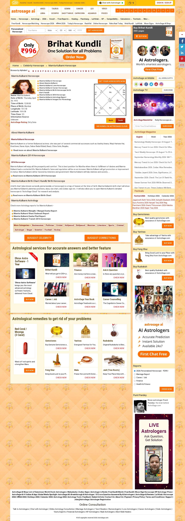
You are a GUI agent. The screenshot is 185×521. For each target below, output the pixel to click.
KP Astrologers (93, 512)
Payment (128, 497)
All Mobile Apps (166, 78)
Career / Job (141, 377)
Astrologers (61, 492)
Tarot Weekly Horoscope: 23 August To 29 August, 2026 (155, 152)
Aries (42, 9)
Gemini (67, 9)
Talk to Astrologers (21, 509)
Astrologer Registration (100, 500)
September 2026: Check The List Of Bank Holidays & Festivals (155, 177)
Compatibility (112, 19)
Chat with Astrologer (111, 3)
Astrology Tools (74, 497)
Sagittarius (67, 13)
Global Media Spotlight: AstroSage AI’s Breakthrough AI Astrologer (66, 494)
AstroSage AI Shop (163, 23)
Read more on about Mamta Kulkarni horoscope (35, 150)
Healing (74, 19)
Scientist (38, 230)
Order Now (167, 389)
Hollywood (69, 225)
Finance (139, 381)
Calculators (125, 19)
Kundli (30, 3)
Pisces (104, 13)
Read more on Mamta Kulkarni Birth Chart (32, 195)
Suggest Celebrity (39, 237)
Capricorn (80, 13)
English (139, 137)
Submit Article (98, 497)
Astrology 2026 (60, 497)
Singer (29, 230)
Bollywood (80, 225)
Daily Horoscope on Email (165, 120)
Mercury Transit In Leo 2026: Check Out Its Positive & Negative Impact (155, 162)
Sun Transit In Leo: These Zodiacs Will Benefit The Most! (155, 188)
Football (48, 230)
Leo (92, 9)
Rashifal (23, 3)
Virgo (104, 9)
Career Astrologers (147, 509)
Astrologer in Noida (99, 492)
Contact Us (110, 497)
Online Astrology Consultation (62, 509)
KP (103, 19)
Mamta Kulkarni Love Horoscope (52, 85)
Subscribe (168, 90)
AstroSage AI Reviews (145, 494)
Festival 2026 (139, 196)
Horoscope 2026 (51, 3)
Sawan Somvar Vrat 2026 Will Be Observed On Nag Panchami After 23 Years (155, 182)
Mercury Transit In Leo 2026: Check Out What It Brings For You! (155, 147)
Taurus (55, 9)
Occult (52, 19)
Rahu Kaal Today (116, 23)
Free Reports (63, 19)
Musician (91, 225)
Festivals (137, 19)
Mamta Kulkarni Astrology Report (52, 97)
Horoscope (24, 19)
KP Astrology (160, 492)
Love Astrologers (130, 509)
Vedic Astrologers (163, 509)
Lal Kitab (139, 23)
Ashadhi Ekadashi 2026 (165, 200)
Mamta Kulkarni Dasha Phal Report (30, 216)
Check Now (61, 277)
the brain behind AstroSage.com (158, 403)
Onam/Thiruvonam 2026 (156, 205)
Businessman (37, 225)
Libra (42, 13)
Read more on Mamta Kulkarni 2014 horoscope (34, 176)
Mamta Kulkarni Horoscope (50, 81)
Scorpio (55, 13)
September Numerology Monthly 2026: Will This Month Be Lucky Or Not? (155, 157)
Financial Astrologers (76, 512)
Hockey (57, 230)
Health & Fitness (143, 384)
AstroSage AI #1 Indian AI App (24, 494)
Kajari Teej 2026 (151, 208)
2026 (44, 19)
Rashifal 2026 (38, 3)
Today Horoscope (65, 3)
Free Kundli (16, 23)
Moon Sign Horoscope (144, 492)
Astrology (35, 19)
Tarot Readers (101, 509)
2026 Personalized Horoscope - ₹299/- (152, 371)
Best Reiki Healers (123, 512)
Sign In (160, 3)
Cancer (79, 9)
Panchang (85, 19)
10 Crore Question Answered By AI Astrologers (115, 494)
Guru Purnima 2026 (141, 203)
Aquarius (92, 13)
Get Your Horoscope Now (112, 81)
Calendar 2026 (79, 3)
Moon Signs (149, 23)
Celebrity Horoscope (33, 65)
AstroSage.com (103, 518)
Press (169, 492)
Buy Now (142, 36)
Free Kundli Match (115, 492)
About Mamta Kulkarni (48, 83)
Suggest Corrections (101, 237)
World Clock (50, 492)
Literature (101, 225)
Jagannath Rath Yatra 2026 (144, 200)
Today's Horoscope (75, 23)
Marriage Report (143, 374)
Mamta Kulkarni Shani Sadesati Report (31, 213)
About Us (119, 497)
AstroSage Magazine (145, 132)
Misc (146, 19)
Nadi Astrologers (108, 512)
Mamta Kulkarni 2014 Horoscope (52, 95)
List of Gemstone (36, 492)
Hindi (153, 137)
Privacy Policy (139, 497)
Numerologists (115, 509)
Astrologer (19, 230)
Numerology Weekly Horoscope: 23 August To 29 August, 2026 (155, 142)
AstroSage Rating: (19, 122)
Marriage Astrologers (85, 509)
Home (13, 19)
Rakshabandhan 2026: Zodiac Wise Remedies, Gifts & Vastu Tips (155, 167)
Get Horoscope (95, 30)
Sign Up (168, 3)
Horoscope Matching (30, 23)
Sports (111, 225)
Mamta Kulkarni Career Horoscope (53, 88)
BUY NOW (29, 299)
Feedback (87, 497)
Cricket (59, 225)
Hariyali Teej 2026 (156, 203)
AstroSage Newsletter (143, 120)
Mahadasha (72, 492)
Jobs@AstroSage (81, 500)
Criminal (120, 225)
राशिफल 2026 (60, 23)
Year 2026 (167, 137)
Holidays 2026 (154, 196)
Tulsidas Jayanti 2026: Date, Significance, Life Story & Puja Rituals (155, 172)
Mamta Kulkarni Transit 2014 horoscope (32, 219)
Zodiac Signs (83, 492)
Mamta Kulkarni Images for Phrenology (55, 99)
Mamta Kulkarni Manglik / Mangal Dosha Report (35, 211)
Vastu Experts (60, 512)
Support (169, 497)
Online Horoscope (100, 23)
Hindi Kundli (129, 23)
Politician (50, 225)
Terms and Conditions (155, 497)
